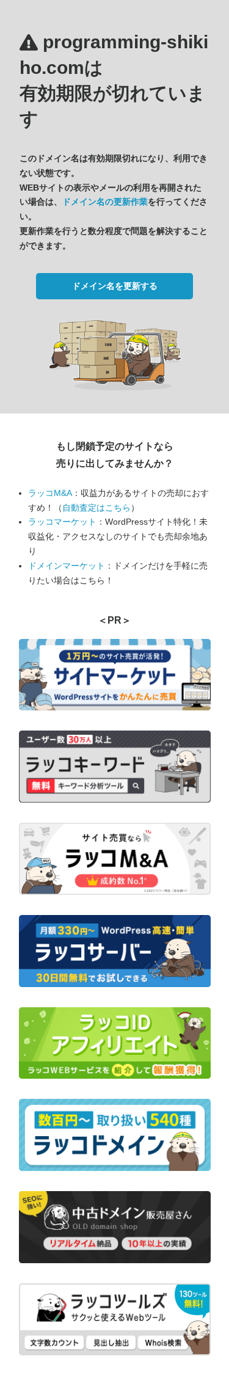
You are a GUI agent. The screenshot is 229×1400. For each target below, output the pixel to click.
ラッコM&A (50, 493)
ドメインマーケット (66, 566)
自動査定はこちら (96, 507)
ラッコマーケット (62, 522)
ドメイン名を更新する (115, 286)
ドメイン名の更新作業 (105, 201)
